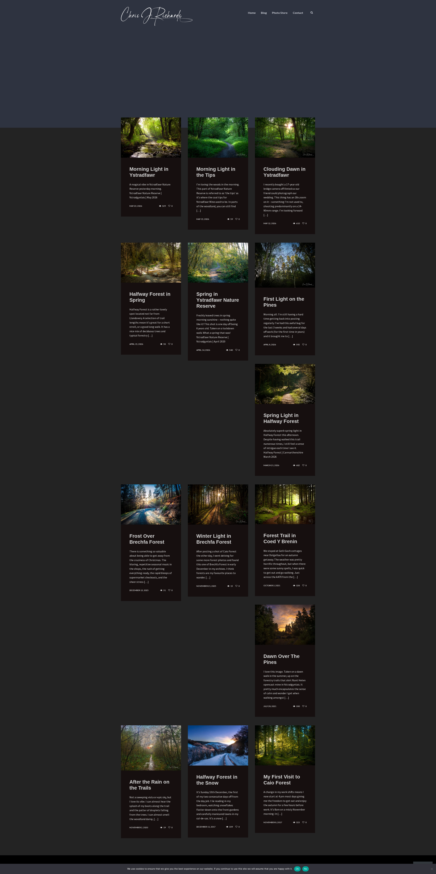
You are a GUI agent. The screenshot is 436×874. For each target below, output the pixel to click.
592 (298, 344)
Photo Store (279, 12)
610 (298, 223)
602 (298, 465)
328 (298, 585)
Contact (298, 12)
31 (164, 590)
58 (164, 344)
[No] (431, 869)
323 (298, 822)
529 (164, 206)
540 (231, 350)
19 (164, 827)
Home (252, 12)
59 (231, 219)
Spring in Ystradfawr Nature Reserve (217, 300)
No (305, 868)
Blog (264, 12)
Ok (297, 868)
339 (231, 827)
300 (298, 706)
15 (231, 586)
